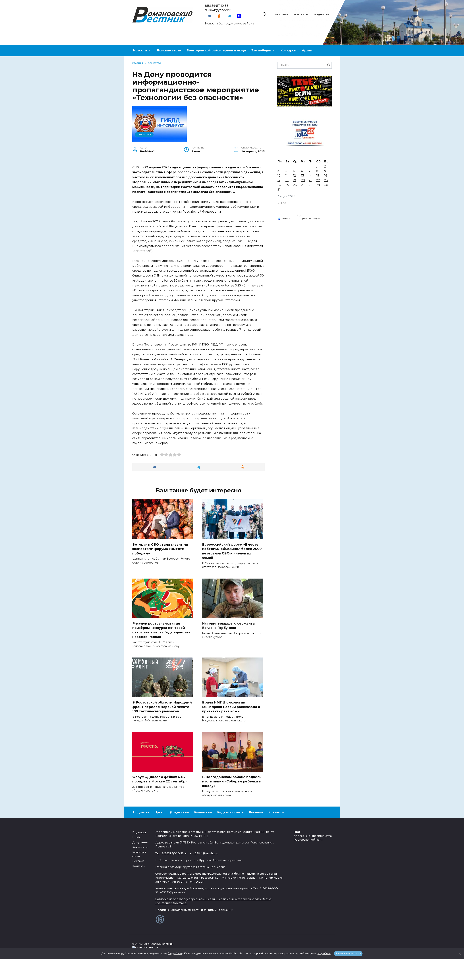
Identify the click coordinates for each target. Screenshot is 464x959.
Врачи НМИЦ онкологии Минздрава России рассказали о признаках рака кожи (231, 706)
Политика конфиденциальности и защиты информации (194, 910)
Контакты (300, 14)
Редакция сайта (230, 812)
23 (326, 180)
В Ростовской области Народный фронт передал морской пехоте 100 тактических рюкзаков (162, 706)
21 (310, 180)
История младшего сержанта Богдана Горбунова (228, 625)
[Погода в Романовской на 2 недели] (310, 218)
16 (325, 175)
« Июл (281, 203)
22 (318, 180)
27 (303, 185)
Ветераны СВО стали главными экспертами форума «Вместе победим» (160, 548)
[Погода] (284, 218)
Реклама (281, 14)
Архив (307, 50)
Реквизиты (203, 812)
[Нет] (459, 953)
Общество (144, 134)
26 (295, 185)
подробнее (175, 953)
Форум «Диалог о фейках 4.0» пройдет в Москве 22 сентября (159, 779)
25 (287, 185)
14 (310, 175)
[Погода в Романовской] (299, 215)
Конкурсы (289, 50)
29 (318, 185)
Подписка (321, 14)
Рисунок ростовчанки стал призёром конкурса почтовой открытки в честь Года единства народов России (161, 630)
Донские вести (169, 50)
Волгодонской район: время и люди (216, 50)
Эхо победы (261, 50)
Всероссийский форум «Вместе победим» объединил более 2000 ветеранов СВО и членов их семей (232, 551)
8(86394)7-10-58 (217, 5)
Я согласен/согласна (348, 953)
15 (317, 175)
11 (286, 175)
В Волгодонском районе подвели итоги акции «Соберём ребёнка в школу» (232, 781)
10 (279, 175)
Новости (140, 50)
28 (310, 185)
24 (279, 185)
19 (294, 180)
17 (278, 180)
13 (302, 175)
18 (287, 180)
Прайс (159, 812)
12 (294, 175)
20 (303, 180)
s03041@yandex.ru (219, 10)
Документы (179, 812)
